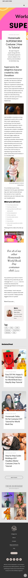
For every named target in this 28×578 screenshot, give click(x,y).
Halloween (7, 332)
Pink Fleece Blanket (12, 205)
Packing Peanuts (12, 207)
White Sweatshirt (12, 213)
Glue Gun (9, 219)
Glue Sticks (10, 221)
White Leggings (11, 215)
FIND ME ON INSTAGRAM (14, 486)
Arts (6, 327)
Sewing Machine (12, 209)
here (16, 271)
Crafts (17, 327)
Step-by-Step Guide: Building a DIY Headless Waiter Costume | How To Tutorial (13, 461)
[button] (24, 5)
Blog (11, 327)
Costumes (7, 330)
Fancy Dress (16, 330)
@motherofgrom (14, 488)
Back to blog (14, 477)
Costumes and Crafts (14, 34)
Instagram (16, 281)
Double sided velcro (12, 217)
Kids (14, 332)
